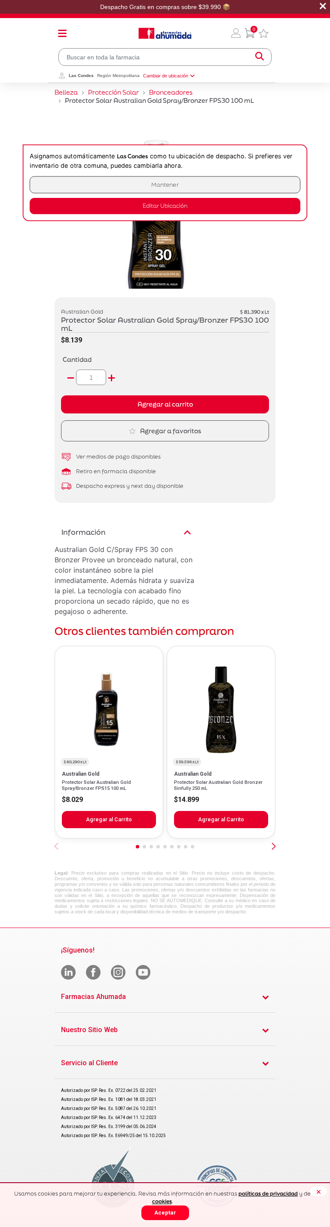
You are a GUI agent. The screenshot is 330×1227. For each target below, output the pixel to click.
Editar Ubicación (165, 206)
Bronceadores (170, 92)
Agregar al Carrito (109, 819)
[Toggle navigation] (62, 33)
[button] (236, 33)
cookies (162, 1201)
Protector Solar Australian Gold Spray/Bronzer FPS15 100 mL (96, 785)
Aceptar (165, 1212)
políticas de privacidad (268, 1193)
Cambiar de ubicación (165, 75)
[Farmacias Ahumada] (165, 33)
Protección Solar (113, 92)
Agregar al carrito (165, 404)
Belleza (66, 92)
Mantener (165, 184)
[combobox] (165, 57)
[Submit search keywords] (259, 57)
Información (83, 532)
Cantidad (77, 359)
